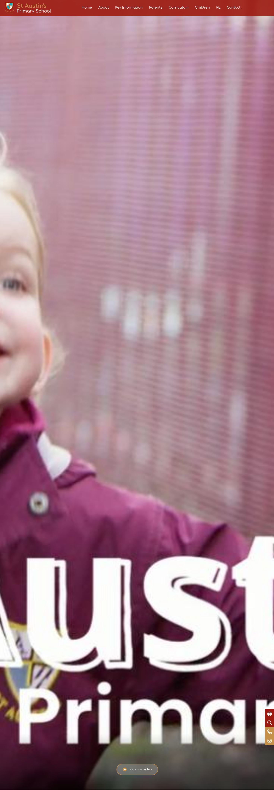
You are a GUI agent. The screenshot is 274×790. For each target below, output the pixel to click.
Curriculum (179, 7)
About (103, 7)
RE (218, 7)
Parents (155, 7)
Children (202, 7)
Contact (233, 7)
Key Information (129, 7)
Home (87, 7)
